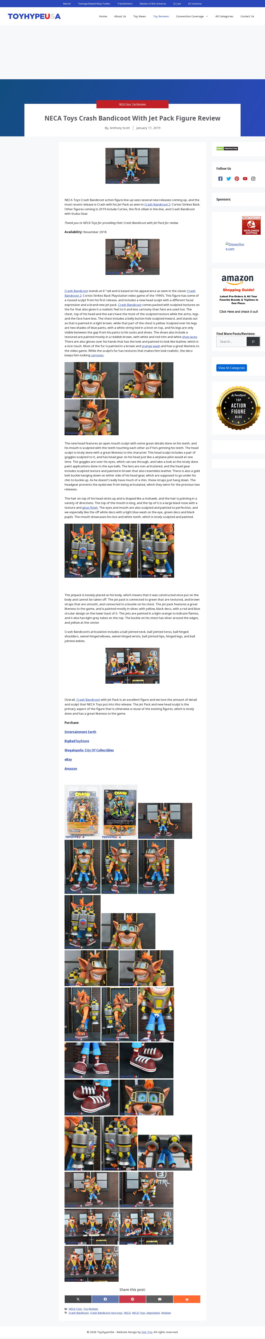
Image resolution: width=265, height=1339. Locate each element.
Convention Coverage (190, 16)
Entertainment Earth (80, 732)
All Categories (224, 16)
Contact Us (247, 16)
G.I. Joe (177, 3)
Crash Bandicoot (76, 291)
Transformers (124, 3)
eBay (68, 759)
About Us (120, 16)
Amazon (71, 769)
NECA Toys (125, 104)
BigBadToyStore (77, 741)
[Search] (253, 341)
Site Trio (147, 1332)
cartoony (97, 355)
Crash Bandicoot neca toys (106, 1313)
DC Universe (195, 3)
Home (103, 16)
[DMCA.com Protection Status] (227, 150)
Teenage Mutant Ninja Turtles (94, 3)
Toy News (139, 16)
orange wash (151, 346)
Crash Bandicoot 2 (157, 204)
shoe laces (189, 337)
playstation (153, 1313)
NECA (127, 1313)
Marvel (67, 3)
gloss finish (90, 507)
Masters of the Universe (153, 3)
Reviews (166, 1313)
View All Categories (231, 368)
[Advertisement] (132, 52)
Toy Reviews (161, 16)
